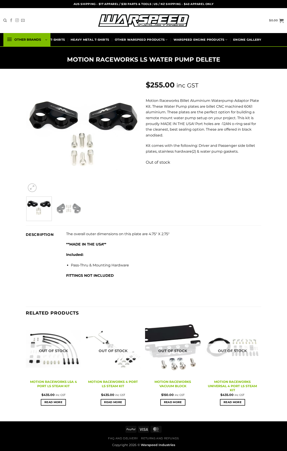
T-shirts (57, 39)
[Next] (133, 135)
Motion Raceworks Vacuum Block (172, 384)
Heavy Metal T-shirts (90, 39)
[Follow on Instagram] (17, 20)
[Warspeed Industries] (143, 20)
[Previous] (34, 135)
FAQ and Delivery (123, 438)
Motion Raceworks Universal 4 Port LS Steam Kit (232, 386)
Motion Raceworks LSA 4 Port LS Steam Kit (53, 384)
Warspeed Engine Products (199, 39)
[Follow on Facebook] (11, 20)
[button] (276, 21)
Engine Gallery (247, 39)
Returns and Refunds (160, 438)
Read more (53, 402)
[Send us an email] (23, 20)
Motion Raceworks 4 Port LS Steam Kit (113, 384)
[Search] (5, 20)
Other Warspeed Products (140, 39)
